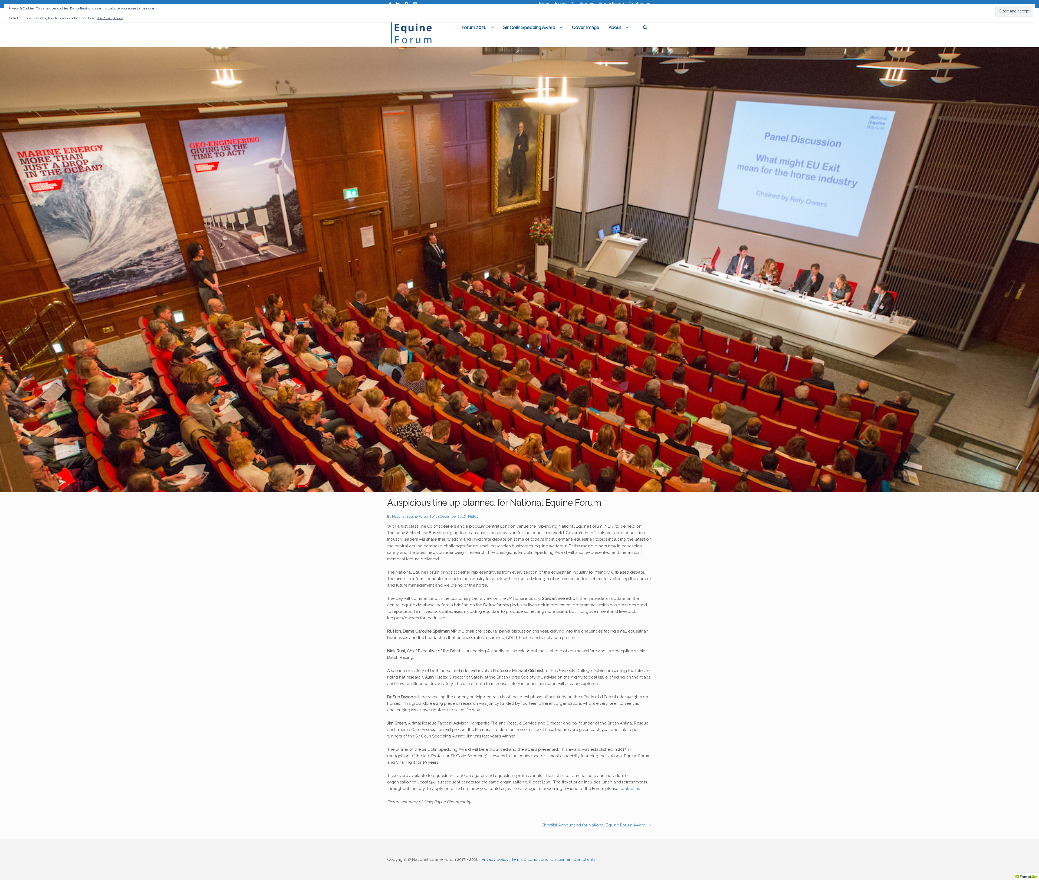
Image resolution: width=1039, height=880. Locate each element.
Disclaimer (560, 859)
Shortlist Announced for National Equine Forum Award (597, 825)
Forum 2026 (474, 27)
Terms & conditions (529, 859)
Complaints (584, 859)
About (615, 27)
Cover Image (585, 27)
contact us (629, 788)
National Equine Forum (410, 516)
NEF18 (473, 516)
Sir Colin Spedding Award (529, 27)
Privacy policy (495, 859)
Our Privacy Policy (110, 18)
